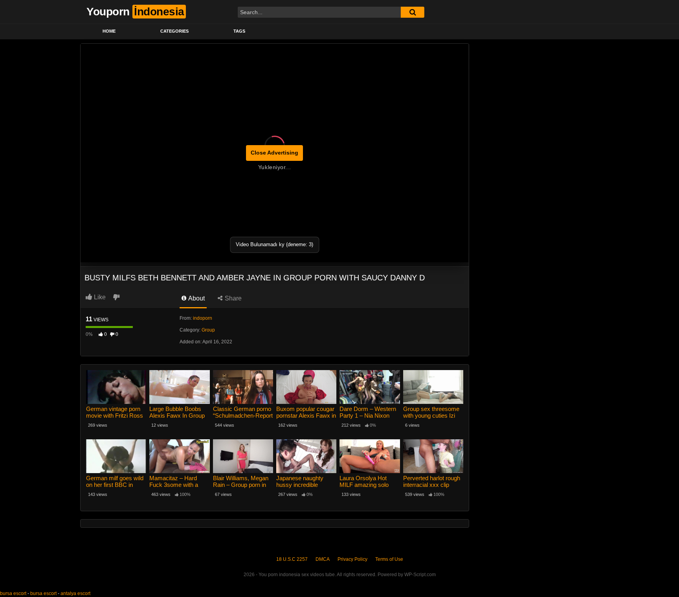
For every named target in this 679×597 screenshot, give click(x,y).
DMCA (323, 559)
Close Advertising (274, 152)
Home (109, 31)
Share (232, 298)
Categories (174, 31)
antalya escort (75, 593)
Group (208, 330)
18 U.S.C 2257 (292, 559)
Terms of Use (389, 559)
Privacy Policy (352, 559)
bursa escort (13, 593)
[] (412, 12)
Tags (239, 31)
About (196, 298)
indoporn (202, 318)
